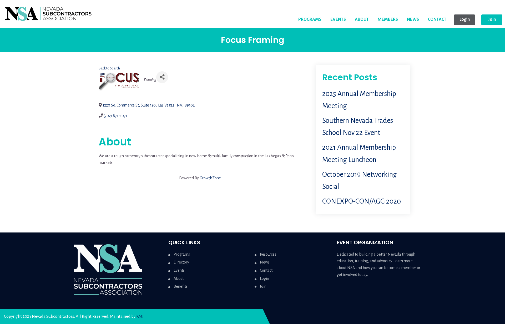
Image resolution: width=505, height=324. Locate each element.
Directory (181, 262)
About (179, 278)
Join (263, 286)
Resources (268, 254)
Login (264, 278)
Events (179, 270)
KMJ (140, 316)
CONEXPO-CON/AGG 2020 (361, 201)
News (265, 262)
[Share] (162, 77)
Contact (266, 270)
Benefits (181, 286)
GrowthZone (210, 178)
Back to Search (109, 68)
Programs (182, 254)
